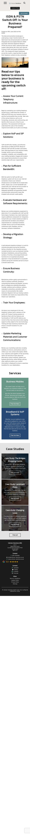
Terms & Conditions (15, 578)
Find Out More (15, 404)
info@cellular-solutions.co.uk (16, 557)
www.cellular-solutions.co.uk (16, 559)
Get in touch (24, 13)
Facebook (16, 567)
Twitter (16, 569)
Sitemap (15, 584)
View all (15, 535)
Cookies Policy (15, 580)
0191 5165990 (16, 555)
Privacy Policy (15, 582)
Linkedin (16, 571)
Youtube (16, 573)
